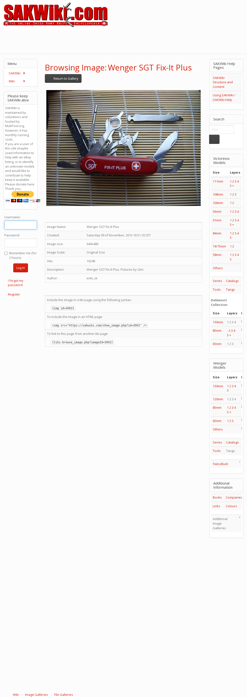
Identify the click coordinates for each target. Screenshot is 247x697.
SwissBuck (220, 464)
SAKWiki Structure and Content (223, 82)
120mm (218, 399)
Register (14, 294)
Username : (12, 217)
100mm (218, 203)
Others (218, 268)
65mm (217, 344)
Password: (12, 235)
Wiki (16, 694)
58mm (217, 255)
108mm (218, 194)
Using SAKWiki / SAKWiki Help (224, 97)
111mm (218, 181)
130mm (218, 322)
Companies (234, 497)
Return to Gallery (65, 78)
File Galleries (63, 694)
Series (217, 281)
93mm (217, 211)
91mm (217, 220)
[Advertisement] (159, 41)
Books (217, 497)
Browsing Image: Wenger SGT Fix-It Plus (118, 67)
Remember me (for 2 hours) (23, 255)
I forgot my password (15, 282)
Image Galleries (36, 694)
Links (216, 506)
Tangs (230, 289)
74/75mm (219, 246)
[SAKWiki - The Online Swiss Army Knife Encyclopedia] (54, 15)
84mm (217, 233)
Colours (231, 506)
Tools (217, 289)
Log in (20, 268)
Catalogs (232, 281)
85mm (217, 330)
